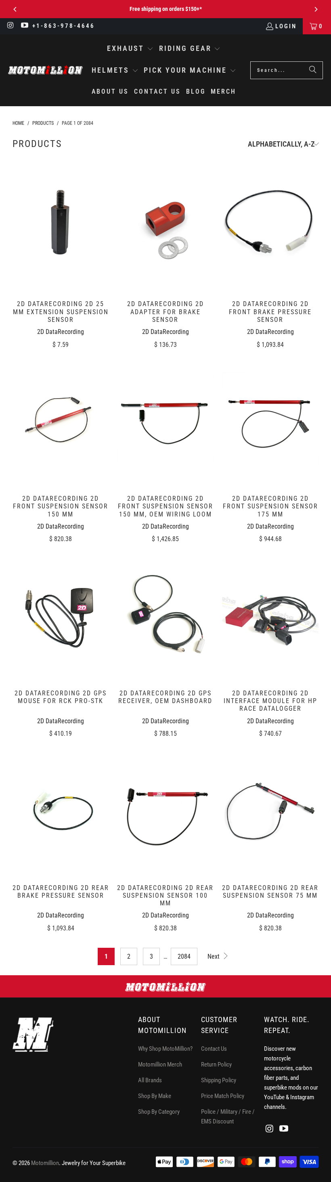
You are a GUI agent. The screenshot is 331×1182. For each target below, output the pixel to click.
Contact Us (214, 1048)
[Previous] (15, 9)
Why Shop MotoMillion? (165, 1048)
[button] (130, 49)
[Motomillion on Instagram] (10, 26)
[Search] (313, 70)
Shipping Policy (218, 1080)
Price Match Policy (222, 1096)
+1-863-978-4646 (63, 25)
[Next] (316, 9)
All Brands (150, 1080)
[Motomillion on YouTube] (24, 26)
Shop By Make (154, 1096)
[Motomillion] (45, 70)
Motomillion (45, 1163)
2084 (184, 956)
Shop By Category (159, 1111)
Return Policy (216, 1064)
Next (214, 956)
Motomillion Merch (160, 1064)
